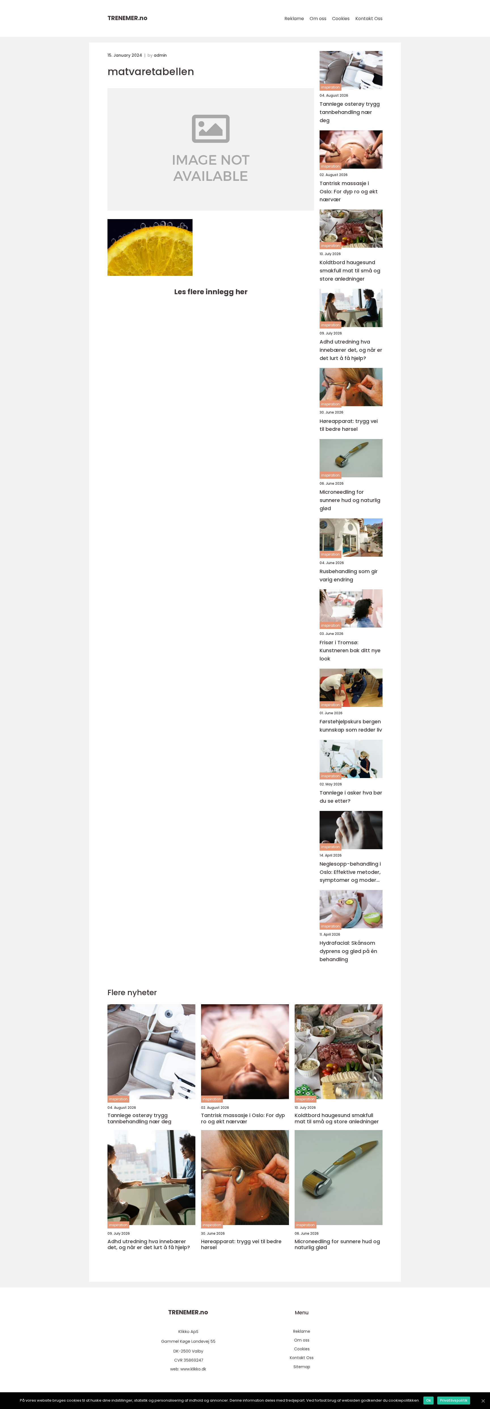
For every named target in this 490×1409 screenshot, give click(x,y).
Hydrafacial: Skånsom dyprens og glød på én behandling (348, 951)
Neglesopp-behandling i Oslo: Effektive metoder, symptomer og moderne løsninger (351, 872)
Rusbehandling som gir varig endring (349, 575)
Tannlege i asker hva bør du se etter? (351, 796)
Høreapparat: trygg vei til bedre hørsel (349, 425)
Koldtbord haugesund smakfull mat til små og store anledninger (350, 270)
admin (160, 55)
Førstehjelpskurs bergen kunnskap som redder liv (351, 725)
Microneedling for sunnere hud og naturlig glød (350, 500)
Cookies (341, 18)
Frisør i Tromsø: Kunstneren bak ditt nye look (350, 650)
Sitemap (301, 1367)
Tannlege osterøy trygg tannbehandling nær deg (350, 112)
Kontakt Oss (369, 18)
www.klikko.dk (193, 1369)
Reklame (294, 18)
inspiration (330, 87)
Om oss (318, 18)
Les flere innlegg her (211, 292)
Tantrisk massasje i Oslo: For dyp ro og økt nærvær (349, 191)
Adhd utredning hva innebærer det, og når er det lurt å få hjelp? (351, 350)
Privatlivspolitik (453, 1400)
